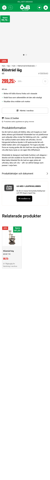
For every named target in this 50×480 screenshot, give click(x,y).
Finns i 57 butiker (12, 118)
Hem (3, 66)
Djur (8, 66)
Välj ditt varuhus (25, 2)
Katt (13, 66)
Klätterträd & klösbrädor (26, 66)
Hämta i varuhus (26, 110)
